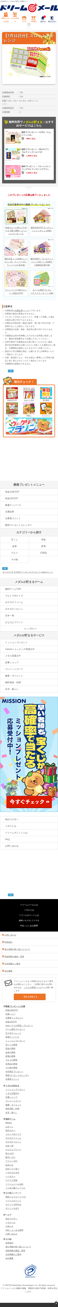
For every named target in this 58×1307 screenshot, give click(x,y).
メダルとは (10, 826)
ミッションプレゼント (16, 642)
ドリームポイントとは (16, 833)
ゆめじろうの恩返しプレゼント (19, 1025)
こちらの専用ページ (32, 987)
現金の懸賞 (10, 1048)
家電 (43, 546)
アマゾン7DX (11, 1161)
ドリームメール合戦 (14, 1184)
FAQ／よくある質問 (29, 926)
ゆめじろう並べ (12, 1169)
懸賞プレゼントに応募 (6, 19)
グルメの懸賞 (11, 1060)
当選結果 (9, 511)
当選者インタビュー (14, 1018)
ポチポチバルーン (14, 609)
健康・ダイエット (14, 676)
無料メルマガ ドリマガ (29, 920)
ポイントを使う (12, 1208)
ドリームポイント (13, 1201)
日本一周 (9, 615)
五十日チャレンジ (13, 1033)
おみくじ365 (29, 400)
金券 (14, 546)
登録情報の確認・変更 (14, 956)
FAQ (7, 839)
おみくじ (9, 1127)
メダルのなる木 (12, 1172)
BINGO (8, 1123)
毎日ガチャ (12, 415)
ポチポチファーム (14, 602)
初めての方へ (52, 21)
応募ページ (10, 1014)
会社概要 (8, 971)
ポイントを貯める (13, 1204)
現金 (43, 539)
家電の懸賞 (10, 1056)
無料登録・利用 (13, 682)
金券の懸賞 (10, 1052)
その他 (14, 559)
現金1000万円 (12, 492)
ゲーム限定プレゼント (15, 1029)
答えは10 (9, 1153)
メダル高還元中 (13, 656)
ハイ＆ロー (10, 1176)
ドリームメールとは (29, 905)
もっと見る (29, 628)
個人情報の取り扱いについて (17, 949)
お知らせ (43, 19)
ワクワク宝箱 (11, 1180)
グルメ (14, 553)
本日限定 (46, 400)
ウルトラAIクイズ (14, 596)
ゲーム (24, 21)
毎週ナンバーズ (13, 505)
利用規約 (8, 942)
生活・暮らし (12, 689)
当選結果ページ (22, 310)
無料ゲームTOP (13, 589)
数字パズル (10, 1157)
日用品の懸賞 (11, 1064)
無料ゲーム (10, 1119)
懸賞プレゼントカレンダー (18, 525)
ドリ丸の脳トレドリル (15, 1188)
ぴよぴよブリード (14, 622)
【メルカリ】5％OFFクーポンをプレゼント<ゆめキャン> (27, 572)
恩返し (29, 415)
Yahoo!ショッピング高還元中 (20, 649)
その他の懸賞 (11, 1068)
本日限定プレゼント (14, 1071)
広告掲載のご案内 (12, 964)
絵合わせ (9, 1165)
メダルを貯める (15, 19)
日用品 (43, 553)
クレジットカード (14, 669)
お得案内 (33, 21)
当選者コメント (13, 518)
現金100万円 (12, 400)
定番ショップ (12, 662)
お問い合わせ (12, 846)
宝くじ (14, 539)
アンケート (46, 415)
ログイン (29, 28)
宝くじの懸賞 (11, 1045)
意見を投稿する (30, 997)
